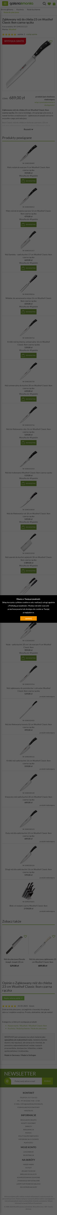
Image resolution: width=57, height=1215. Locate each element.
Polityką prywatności (18, 605)
